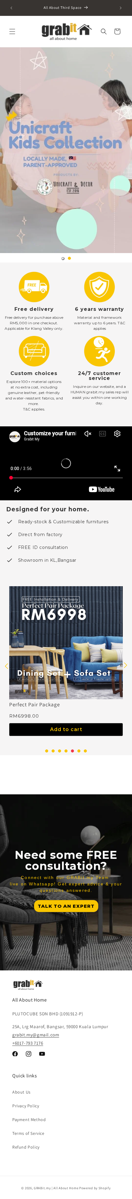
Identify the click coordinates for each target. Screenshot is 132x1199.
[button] (12, 31)
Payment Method (29, 1119)
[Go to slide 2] (69, 258)
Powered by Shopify (95, 1188)
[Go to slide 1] (62, 258)
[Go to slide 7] (85, 750)
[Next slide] (125, 665)
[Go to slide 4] (66, 750)
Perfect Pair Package (34, 704)
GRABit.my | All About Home (56, 1188)
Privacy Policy (25, 1106)
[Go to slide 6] (78, 750)
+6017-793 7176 (27, 1043)
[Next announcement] (120, 8)
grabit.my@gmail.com (35, 1035)
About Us (21, 1092)
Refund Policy (26, 1147)
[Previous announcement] (11, 8)
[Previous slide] (6, 665)
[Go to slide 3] (59, 750)
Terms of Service (28, 1133)
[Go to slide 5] (72, 750)
